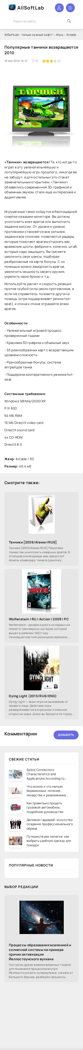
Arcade (71, 35)
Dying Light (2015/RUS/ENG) (33, 696)
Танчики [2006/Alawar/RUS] (33, 542)
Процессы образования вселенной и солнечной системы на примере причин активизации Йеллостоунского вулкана (40, 952)
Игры (59, 35)
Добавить (66, 735)
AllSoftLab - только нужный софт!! (28, 35)
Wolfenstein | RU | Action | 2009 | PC (39, 619)
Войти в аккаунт (59, 7)
